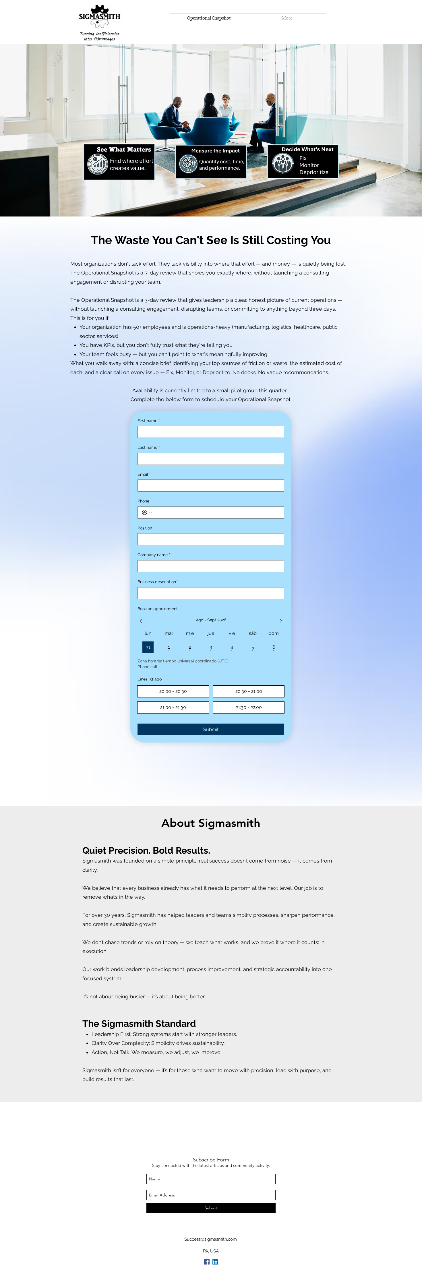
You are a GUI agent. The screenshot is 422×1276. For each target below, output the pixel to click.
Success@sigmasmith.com (210, 1239)
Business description (158, 581)
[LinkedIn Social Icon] (215, 1262)
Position (146, 528)
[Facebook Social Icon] (207, 1262)
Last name (149, 447)
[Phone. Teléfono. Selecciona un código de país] (147, 512)
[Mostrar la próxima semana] (280, 620)
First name (149, 420)
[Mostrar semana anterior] (141, 620)
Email (144, 474)
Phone (145, 501)
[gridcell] (148, 647)
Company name (154, 554)
